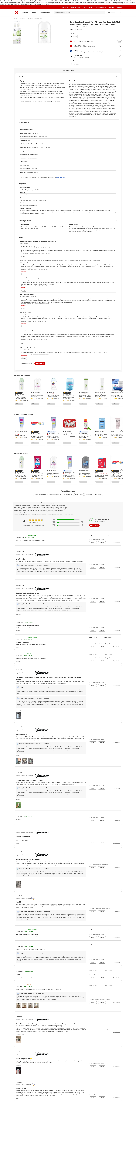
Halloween (27, 1)
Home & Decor (51, 1)
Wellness (127, 1)
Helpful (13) (37, 253)
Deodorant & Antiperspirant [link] (40, 494)
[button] (75, 26)
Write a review (94, 525)
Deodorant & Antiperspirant (35, 18)
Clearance (92, 2)
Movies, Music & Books (41, 2)
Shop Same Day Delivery (19, 4)
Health (123, 1)
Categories (25, 12)
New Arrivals (98, 2)
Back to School (15, 1)
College (21, 1)
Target (15, 18)
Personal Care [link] (98, 494)
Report (48, 247)
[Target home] (16, 12)
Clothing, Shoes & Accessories (38, 1)
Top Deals (117, 2)
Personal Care (105, 1)
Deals (87, 2)
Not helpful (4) (44, 253)
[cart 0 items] (120, 12)
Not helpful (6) (41, 354)
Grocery (79, 1)
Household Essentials (87, 1)
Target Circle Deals (125, 2)
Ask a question (39, 363)
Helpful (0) (36, 247)
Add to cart (74, 36)
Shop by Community (72, 2)
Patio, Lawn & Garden (71, 1)
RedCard (33, 4)
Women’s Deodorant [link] (68, 494)
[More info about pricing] (106, 29)
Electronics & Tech (21, 2)
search (103, 12)
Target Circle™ (64, 7)
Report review (116, 542)
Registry (28, 4)
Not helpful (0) (42, 303)
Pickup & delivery (45, 12)
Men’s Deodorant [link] (79, 494)
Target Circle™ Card (76, 7)
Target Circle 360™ (88, 7)
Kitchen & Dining (60, 1)
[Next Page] (121, 392)
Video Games (30, 2)
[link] (75, 26)
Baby (95, 1)
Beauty (99, 1)
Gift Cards (64, 2)
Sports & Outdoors (114, 1)
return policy (76, 231)
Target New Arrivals (5, 1)
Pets (120, 1)
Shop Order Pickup (6, 4)
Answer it (24, 256)
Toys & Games (12, 2)
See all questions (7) (26, 363)
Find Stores (46, 4)
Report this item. (60, 177)
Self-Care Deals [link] (89, 494)
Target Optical (82, 2)
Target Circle (39, 4)
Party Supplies (52, 2)
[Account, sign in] (112, 12)
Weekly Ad (111, 7)
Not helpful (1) (43, 247)
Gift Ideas (58, 2)
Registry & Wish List (101, 7)
